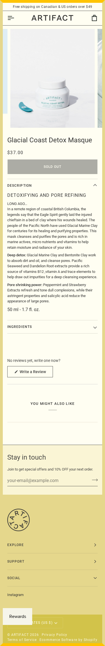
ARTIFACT (20, 635)
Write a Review (36, 373)
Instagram (15, 595)
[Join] (93, 479)
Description (19, 186)
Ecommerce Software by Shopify (68, 640)
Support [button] (16, 561)
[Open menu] (15, 18)
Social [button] (13, 578)
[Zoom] (21, 117)
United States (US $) (32, 623)
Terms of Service (22, 640)
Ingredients (19, 327)
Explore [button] (15, 545)
